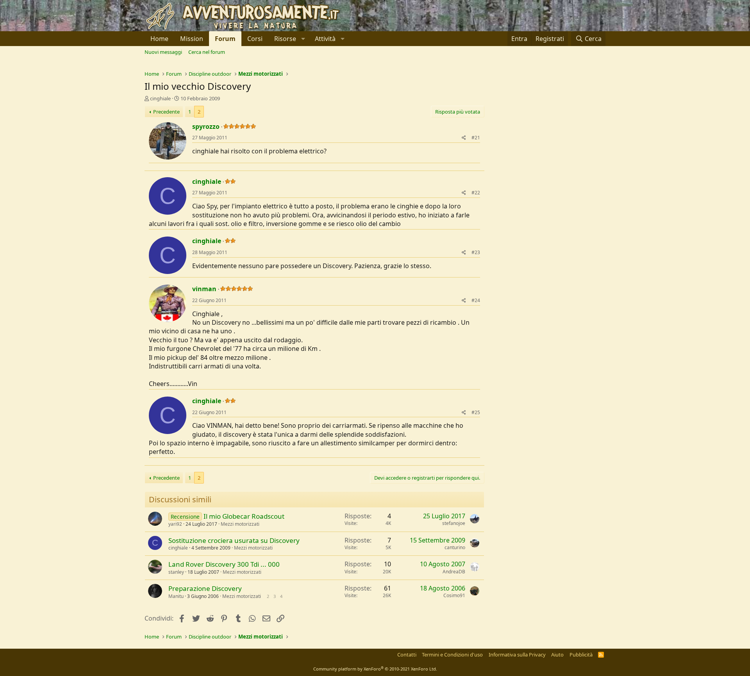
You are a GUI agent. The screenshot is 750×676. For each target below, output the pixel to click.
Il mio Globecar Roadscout (244, 516)
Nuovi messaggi (163, 51)
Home (159, 38)
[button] (288, 38)
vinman (204, 289)
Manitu (176, 596)
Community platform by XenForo (375, 669)
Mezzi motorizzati (240, 524)
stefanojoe (453, 523)
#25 (475, 412)
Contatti (406, 654)
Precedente (166, 111)
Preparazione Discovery (205, 588)
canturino (455, 547)
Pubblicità (581, 654)
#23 (475, 252)
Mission (191, 38)
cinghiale (160, 98)
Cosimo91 (454, 595)
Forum (225, 38)
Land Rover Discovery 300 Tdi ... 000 (224, 564)
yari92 (175, 524)
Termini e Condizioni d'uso (452, 654)
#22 (475, 192)
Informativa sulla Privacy (517, 654)
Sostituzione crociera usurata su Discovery (234, 540)
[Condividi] (464, 137)
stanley (176, 572)
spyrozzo (206, 126)
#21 (475, 137)
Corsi (254, 38)
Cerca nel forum (206, 51)
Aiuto (557, 654)
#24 (475, 300)
